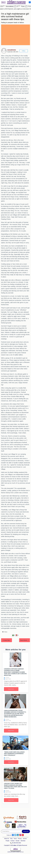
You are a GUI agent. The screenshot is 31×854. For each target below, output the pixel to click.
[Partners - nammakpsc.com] (8, 821)
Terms (15, 838)
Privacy (20, 838)
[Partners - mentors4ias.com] (21, 821)
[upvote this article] (13, 635)
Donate (17, 840)
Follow (23, 50)
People (7, 840)
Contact (12, 840)
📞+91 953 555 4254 (15, 842)
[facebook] (13, 835)
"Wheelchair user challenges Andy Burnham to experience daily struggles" (14, 753)
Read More (11, 689)
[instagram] (20, 835)
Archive (25, 838)
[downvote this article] (16, 635)
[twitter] (15, 835)
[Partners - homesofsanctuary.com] (14, 825)
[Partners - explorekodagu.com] (21, 825)
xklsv (15, 849)
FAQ (11, 838)
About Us (6, 838)
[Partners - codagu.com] (21, 817)
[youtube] (23, 835)
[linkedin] (18, 835)
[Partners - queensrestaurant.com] (8, 825)
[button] (3, 3)
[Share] (30, 2)
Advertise (23, 840)
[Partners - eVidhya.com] (9, 817)
